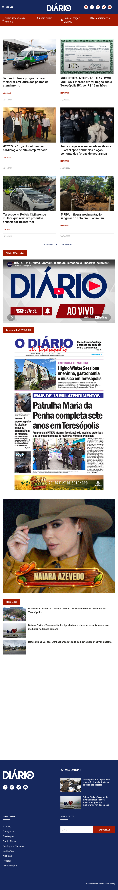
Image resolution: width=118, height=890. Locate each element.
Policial (7, 860)
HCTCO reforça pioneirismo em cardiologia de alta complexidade (25, 148)
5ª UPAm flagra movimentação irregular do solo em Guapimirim (82, 216)
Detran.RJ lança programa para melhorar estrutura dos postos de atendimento (25, 82)
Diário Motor (10, 841)
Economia (8, 850)
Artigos (7, 826)
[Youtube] (110, 7)
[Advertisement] (60, 677)
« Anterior (49, 244)
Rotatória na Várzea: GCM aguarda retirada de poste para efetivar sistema (70, 642)
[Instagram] (98, 7)
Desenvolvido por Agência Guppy (100, 883)
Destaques (8, 836)
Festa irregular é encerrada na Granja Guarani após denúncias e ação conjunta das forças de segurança (85, 150)
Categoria (8, 831)
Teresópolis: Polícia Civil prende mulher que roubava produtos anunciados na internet (24, 218)
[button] (86, 7)
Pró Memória (10, 865)
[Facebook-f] (92, 7)
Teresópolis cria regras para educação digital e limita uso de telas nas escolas (96, 782)
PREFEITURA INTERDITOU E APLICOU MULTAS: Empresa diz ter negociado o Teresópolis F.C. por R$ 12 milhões (86, 82)
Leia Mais (7, 93)
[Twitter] (104, 7)
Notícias (7, 855)
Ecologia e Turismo (13, 846)
